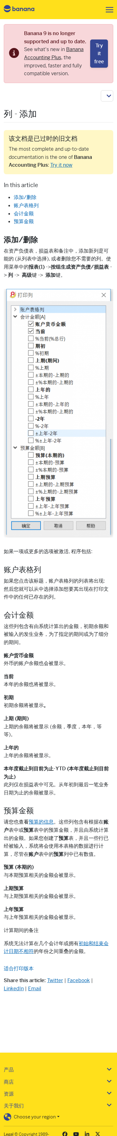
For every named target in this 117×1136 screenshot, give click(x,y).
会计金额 (24, 213)
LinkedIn (14, 988)
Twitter (55, 980)
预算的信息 (41, 822)
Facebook (78, 980)
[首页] (24, 10)
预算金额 (24, 221)
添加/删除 (25, 197)
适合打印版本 (19, 968)
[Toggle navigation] (107, 10)
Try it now (61, 165)
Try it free (99, 53)
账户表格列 (26, 205)
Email (34, 988)
